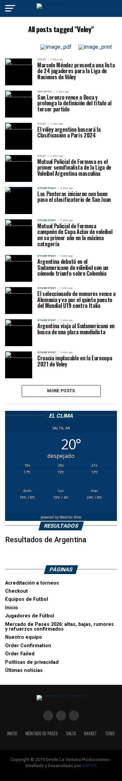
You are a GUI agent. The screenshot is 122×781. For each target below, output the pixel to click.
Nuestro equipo (23, 637)
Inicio (11, 608)
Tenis (110, 733)
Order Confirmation (28, 646)
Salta (71, 733)
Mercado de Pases (41, 733)
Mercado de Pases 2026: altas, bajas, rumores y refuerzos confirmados (59, 626)
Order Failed (20, 654)
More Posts (61, 390)
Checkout (16, 591)
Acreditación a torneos (32, 583)
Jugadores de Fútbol (29, 616)
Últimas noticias (24, 670)
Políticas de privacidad (32, 662)
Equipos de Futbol (26, 599)
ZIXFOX (89, 765)
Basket (90, 733)
